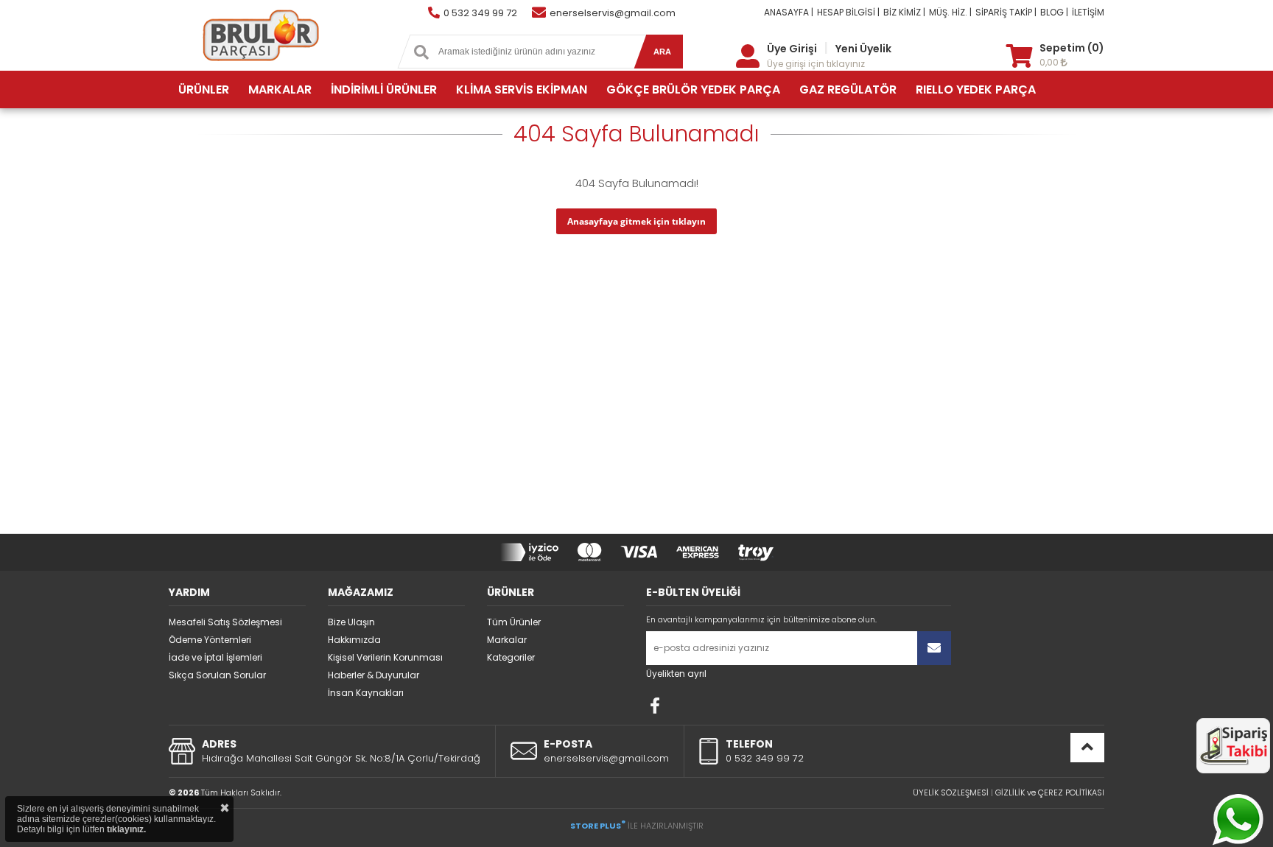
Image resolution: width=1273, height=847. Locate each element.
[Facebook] (655, 705)
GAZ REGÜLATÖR (848, 89)
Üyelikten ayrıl (676, 673)
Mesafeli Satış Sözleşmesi (225, 622)
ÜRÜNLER (203, 89)
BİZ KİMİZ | (904, 12)
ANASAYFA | (788, 12)
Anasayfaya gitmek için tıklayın (636, 221)
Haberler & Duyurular (373, 675)
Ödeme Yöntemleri (210, 639)
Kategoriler (511, 657)
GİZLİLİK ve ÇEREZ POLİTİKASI (1049, 792)
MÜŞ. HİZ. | (950, 12)
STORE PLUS (597, 826)
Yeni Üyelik (863, 48)
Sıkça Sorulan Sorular (217, 675)
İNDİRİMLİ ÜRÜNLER (384, 89)
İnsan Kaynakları (366, 692)
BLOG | (1054, 12)
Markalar (507, 639)
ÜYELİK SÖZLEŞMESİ (951, 792)
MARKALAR (280, 89)
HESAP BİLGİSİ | (848, 12)
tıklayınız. (126, 829)
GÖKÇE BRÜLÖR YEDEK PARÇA (693, 89)
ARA (662, 51)
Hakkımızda (354, 639)
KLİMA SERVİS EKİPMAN (521, 89)
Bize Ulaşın (351, 622)
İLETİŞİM (1088, 12)
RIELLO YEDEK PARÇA (976, 89)
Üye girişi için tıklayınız (816, 63)
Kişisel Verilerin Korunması (385, 657)
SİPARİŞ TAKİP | (1006, 12)
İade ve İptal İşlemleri (215, 657)
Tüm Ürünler (514, 622)
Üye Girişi (792, 48)
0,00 (1050, 62)
